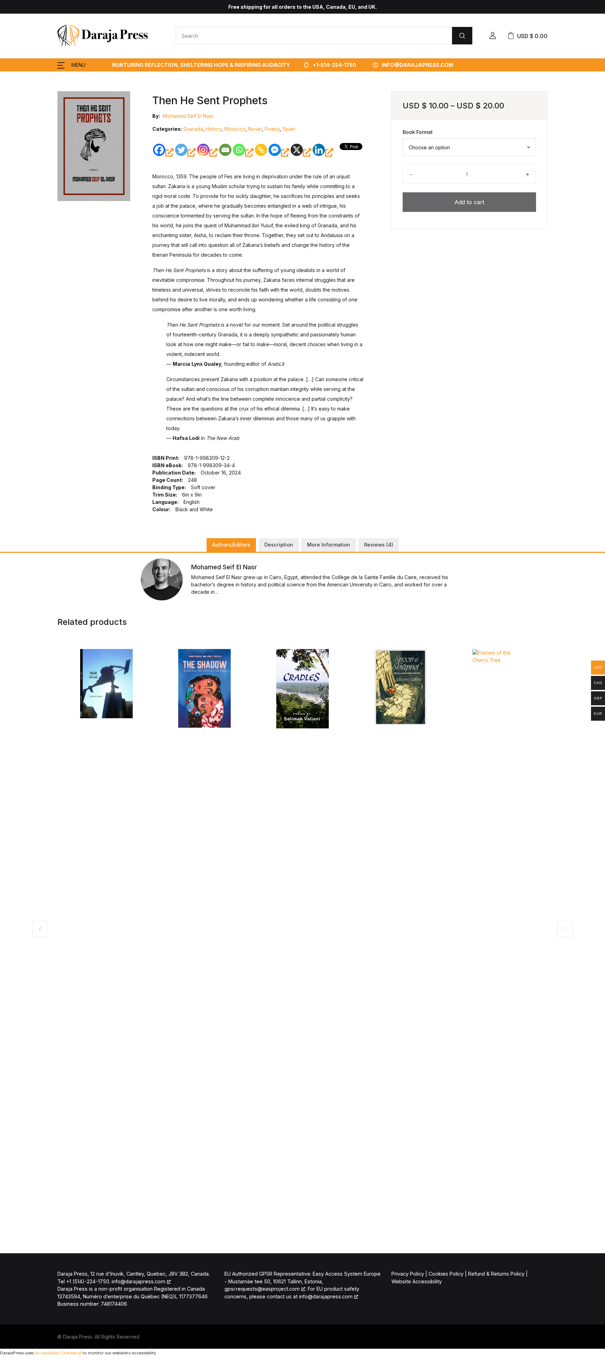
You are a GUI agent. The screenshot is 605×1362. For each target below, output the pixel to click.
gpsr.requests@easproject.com (262, 1289)
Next (565, 929)
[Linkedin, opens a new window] (323, 152)
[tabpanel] (94, 146)
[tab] (231, 545)
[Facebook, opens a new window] (163, 152)
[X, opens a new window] (301, 152)
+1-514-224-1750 (334, 65)
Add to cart (469, 202)
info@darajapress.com (417, 65)
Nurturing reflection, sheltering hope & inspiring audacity (201, 65)
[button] (493, 36)
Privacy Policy (407, 1274)
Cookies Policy (446, 1274)
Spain (289, 129)
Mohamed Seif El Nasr (188, 116)
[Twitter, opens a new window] (185, 152)
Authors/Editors (231, 545)
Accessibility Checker (56, 1352)
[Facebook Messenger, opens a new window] (279, 152)
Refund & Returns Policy (496, 1274)
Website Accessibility (416, 1281)
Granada (193, 129)
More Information (328, 545)
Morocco (234, 129)
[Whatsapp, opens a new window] (243, 152)
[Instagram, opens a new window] (207, 152)
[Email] (225, 150)
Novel (255, 129)
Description (278, 545)
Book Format (418, 132)
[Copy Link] (261, 150)
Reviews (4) (378, 545)
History (214, 129)
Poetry (272, 129)
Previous (40, 929)
